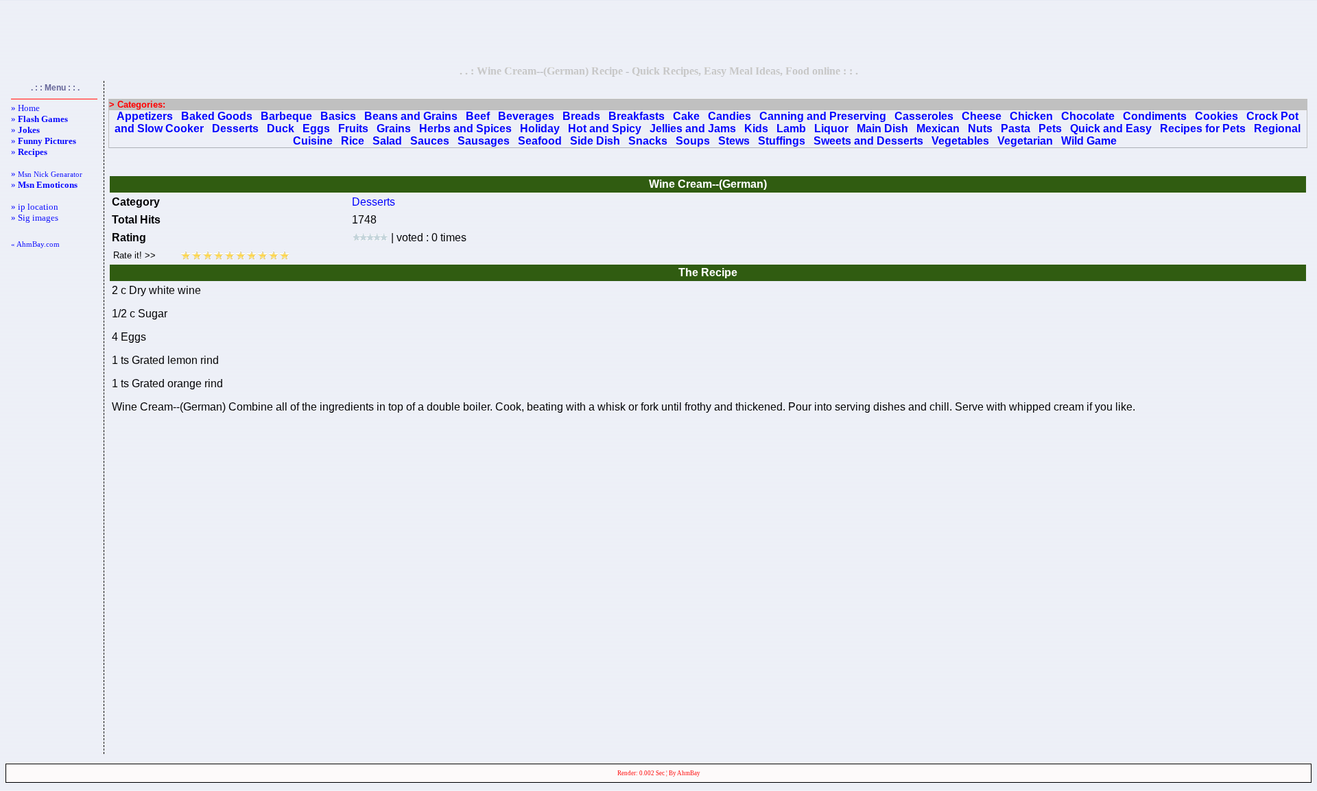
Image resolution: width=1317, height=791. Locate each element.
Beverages (526, 116)
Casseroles (923, 116)
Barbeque (286, 116)
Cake (686, 116)
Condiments (1155, 116)
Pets (1050, 128)
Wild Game (1089, 141)
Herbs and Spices (465, 128)
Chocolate (1088, 116)
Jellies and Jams (693, 128)
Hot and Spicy (604, 128)
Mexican (938, 128)
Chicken (1031, 116)
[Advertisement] (658, 32)
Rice (352, 141)
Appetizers (145, 116)
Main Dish (882, 128)
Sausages (484, 141)
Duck (280, 128)
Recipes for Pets (1203, 128)
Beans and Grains (411, 116)
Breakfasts (636, 116)
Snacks (647, 141)
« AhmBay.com (35, 244)
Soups (693, 141)
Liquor (831, 128)
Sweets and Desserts (868, 141)
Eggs (316, 128)
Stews (734, 141)
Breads (581, 116)
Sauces (429, 141)
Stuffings (781, 141)
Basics (338, 116)
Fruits (353, 128)
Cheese (981, 116)
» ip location (34, 207)
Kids (756, 128)
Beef (478, 116)
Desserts (235, 128)
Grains (394, 128)
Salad (387, 141)
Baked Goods (216, 116)
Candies (729, 116)
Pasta (1015, 128)
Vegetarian (1025, 141)
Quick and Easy (1111, 128)
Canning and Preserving (822, 116)
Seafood (540, 141)
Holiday (540, 128)
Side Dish (595, 141)
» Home (25, 108)
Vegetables (960, 141)
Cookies (1216, 116)
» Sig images (34, 217)
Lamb (791, 128)
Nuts (980, 128)
